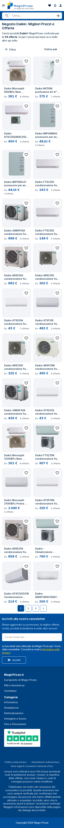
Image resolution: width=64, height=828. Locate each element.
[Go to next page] (43, 608)
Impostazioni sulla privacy (45, 762)
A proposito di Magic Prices (20, 679)
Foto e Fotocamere (15, 724)
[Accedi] (60, 5)
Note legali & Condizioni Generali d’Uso (32, 766)
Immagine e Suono (15, 718)
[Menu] (3, 5)
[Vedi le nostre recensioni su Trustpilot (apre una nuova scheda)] (22, 744)
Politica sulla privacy (16, 762)
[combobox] (51, 49)
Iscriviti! (16, 660)
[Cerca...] (32, 16)
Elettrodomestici (13, 713)
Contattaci (10, 690)
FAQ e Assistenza (14, 685)
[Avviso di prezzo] (55, 5)
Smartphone (11, 707)
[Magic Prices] (22, 5)
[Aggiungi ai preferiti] (26, 61)
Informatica (11, 702)
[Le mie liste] (49, 5)
